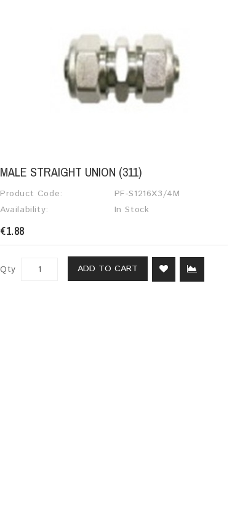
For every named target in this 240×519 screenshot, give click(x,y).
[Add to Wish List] (163, 269)
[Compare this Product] (192, 269)
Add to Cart (108, 269)
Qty (8, 269)
